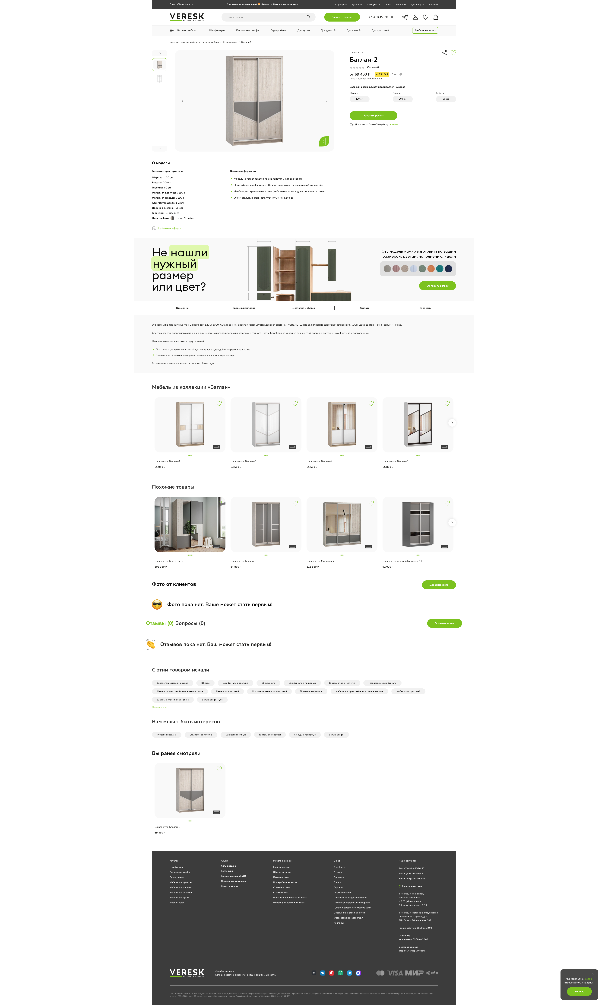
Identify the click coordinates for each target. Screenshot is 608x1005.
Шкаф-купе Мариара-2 (321, 561)
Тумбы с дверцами (166, 734)
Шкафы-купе (268, 682)
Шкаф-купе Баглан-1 (167, 461)
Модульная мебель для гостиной (269, 691)
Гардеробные (177, 877)
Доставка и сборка (304, 308)
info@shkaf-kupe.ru (415, 878)
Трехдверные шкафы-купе (382, 682)
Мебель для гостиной (227, 691)
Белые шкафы (336, 734)
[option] (264, 4)
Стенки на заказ (281, 887)
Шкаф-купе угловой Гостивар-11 (402, 561)
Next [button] (452, 423)
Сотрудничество (342, 892)
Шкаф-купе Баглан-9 (243, 561)
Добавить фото (439, 585)
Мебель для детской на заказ (288, 902)
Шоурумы (372, 4)
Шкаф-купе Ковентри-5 (169, 561)
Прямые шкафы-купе (311, 691)
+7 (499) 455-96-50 (414, 868)
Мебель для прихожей (408, 691)
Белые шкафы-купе (212, 699)
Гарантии (425, 308)
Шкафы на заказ (282, 872)
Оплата (365, 308)
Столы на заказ (281, 892)
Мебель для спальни (181, 892)
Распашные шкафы (180, 872)
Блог (388, 4)
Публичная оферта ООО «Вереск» (352, 902)
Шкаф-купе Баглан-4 (319, 461)
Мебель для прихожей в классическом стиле (359, 691)
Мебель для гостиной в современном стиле (180, 691)
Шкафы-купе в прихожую (302, 682)
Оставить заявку (437, 285)
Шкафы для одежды (270, 734)
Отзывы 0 (373, 67)
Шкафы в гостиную (236, 734)
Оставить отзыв (444, 623)
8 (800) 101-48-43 (413, 873)
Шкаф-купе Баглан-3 (243, 461)
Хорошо (579, 991)
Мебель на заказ (282, 867)
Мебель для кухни (179, 897)
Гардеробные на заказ (285, 882)
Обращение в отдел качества (349, 912)
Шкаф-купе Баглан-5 (395, 461)
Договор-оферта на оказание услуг (352, 907)
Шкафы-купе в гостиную (342, 682)
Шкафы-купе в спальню (235, 682)
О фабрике (341, 4)
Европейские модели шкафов (172, 682)
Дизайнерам (417, 4)
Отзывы (338, 872)
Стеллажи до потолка (201, 734)
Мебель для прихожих (182, 882)
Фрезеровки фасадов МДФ (348, 917)
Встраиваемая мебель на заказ (290, 897)
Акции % (433, 4)
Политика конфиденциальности (350, 897)
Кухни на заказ (281, 877)
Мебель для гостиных (181, 887)
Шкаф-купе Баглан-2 (167, 827)
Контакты (401, 4)
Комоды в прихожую (305, 734)
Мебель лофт (177, 902)
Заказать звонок (342, 17)
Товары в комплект (243, 308)
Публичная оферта (169, 228)
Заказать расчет (373, 115)
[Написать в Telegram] (405, 17)
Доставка (357, 4)
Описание (182, 308)
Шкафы (205, 682)
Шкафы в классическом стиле (173, 699)
